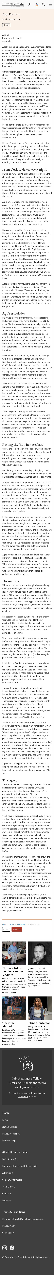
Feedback (6, 1200)
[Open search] (43, 4)
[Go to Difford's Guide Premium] (36, 4)
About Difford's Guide (15, 1152)
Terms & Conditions (13, 1212)
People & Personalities (18, 924)
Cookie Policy (8, 1233)
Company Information (12, 1180)
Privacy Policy (8, 1226)
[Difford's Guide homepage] (13, 4)
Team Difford (8, 1187)
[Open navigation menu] (50, 4)
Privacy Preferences (11, 1134)
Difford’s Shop (8, 1141)
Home (4, 924)
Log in (5, 1120)
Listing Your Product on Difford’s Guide (19, 1166)
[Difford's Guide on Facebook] (13, 1248)
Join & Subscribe (9, 1127)
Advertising (7, 1173)
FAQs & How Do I (10, 1159)
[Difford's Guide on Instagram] (5, 1248)
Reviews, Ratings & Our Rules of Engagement (22, 1219)
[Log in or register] (29, 4)
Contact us (7, 1194)
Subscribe (17, 929)
